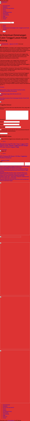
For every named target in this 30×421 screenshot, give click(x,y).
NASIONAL (6, 13)
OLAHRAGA (6, 15)
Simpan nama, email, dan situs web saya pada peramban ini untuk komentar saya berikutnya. (14, 130)
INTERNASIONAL (7, 12)
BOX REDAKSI (6, 5)
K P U (4, 31)
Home (4, 9)
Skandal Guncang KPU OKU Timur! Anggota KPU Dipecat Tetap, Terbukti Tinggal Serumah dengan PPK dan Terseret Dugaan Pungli (14, 145)
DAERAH (5, 7)
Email (1, 124)
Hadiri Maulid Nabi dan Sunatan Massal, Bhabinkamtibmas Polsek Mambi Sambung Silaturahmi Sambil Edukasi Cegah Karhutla (14, 170)
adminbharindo (5, 44)
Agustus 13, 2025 (5, 160)
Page (4, 16)
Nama (2, 121)
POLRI (4, 18)
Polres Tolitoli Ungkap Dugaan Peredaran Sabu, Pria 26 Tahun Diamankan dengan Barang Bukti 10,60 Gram (14, 166)
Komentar (3, 119)
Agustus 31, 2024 (14, 44)
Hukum (4, 11)
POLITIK (5, 17)
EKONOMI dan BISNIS (8, 8)
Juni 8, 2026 (4, 149)
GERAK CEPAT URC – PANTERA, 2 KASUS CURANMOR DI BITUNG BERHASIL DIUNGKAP (14, 177)
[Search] (0, 21)
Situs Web (2, 127)
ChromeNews (11, 420)
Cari (1, 161)
